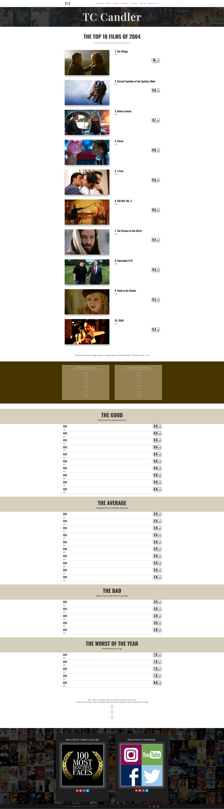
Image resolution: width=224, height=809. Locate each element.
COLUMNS (134, 3)
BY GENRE (116, 3)
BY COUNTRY (125, 3)
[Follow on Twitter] (87, 790)
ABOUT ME (142, 3)
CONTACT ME (152, 3)
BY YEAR (108, 3)
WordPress (93, 806)
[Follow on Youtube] (77, 790)
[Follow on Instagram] (80, 790)
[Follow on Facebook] (84, 790)
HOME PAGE (100, 3)
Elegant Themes (77, 806)
